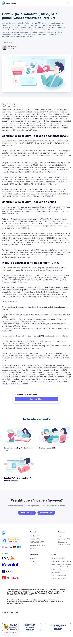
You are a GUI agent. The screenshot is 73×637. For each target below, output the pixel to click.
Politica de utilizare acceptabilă (58, 571)
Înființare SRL (35, 536)
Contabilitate (34, 548)
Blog (59, 536)
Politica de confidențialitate (61, 561)
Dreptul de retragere (58, 575)
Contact (32, 561)
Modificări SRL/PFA (37, 542)
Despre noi (33, 558)
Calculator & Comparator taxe (64, 543)
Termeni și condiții (57, 558)
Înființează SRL (27, 513)
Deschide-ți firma (36, 399)
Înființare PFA (35, 539)
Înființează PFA (46, 513)
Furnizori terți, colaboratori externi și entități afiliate (61, 566)
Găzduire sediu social (37, 545)
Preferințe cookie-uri (59, 578)
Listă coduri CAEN (64, 539)
